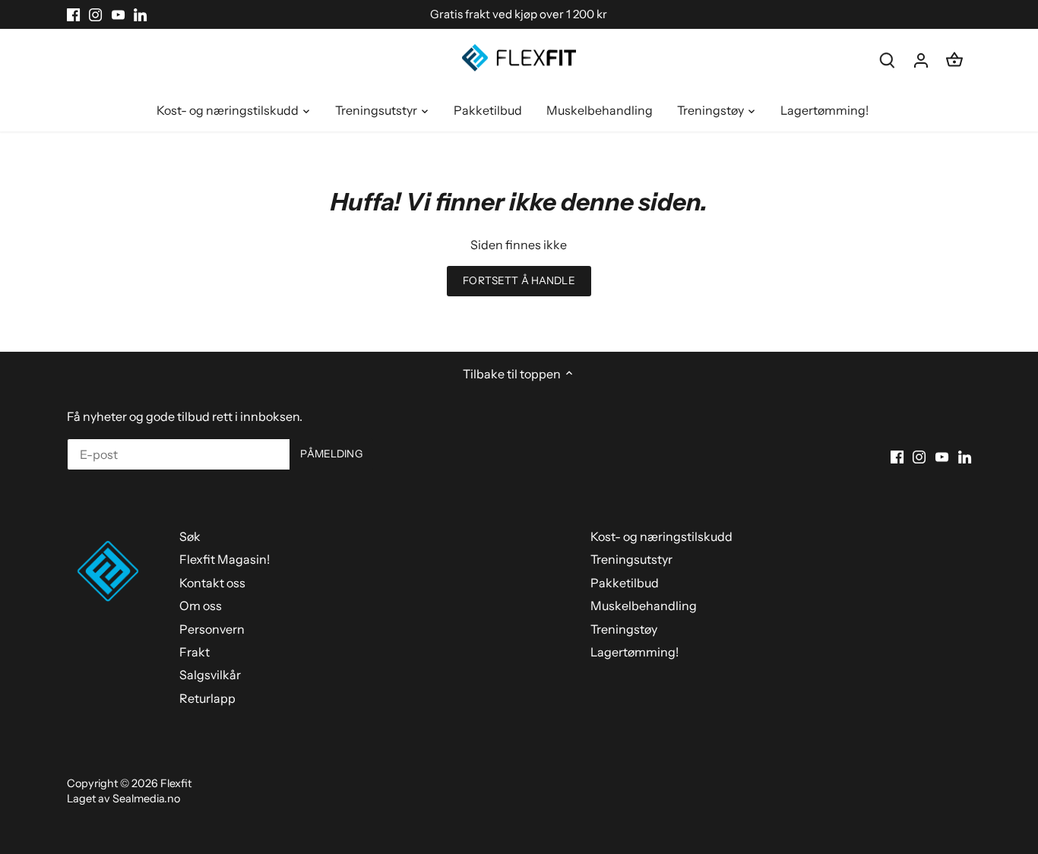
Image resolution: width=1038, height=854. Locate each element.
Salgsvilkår (210, 674)
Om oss (200, 605)
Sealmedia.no (146, 798)
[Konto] (921, 60)
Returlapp (207, 698)
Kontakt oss (212, 582)
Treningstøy (623, 629)
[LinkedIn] (140, 14)
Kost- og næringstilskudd (661, 536)
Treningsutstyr (631, 559)
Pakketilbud (624, 582)
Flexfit (175, 783)
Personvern (212, 629)
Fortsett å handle (518, 280)
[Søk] (887, 60)
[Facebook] (73, 14)
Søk (190, 536)
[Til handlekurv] (954, 60)
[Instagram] (95, 14)
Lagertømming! (634, 651)
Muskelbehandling (643, 605)
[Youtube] (118, 14)
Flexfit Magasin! (224, 559)
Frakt (194, 651)
